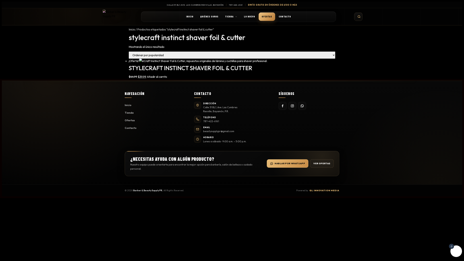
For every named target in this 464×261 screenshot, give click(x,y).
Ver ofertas (321, 163)
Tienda (229, 16)
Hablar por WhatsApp (290, 163)
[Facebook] (283, 106)
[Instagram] (292, 106)
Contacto (285, 16)
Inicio (190, 16)
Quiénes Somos (209, 16)
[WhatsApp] (302, 106)
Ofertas (267, 16)
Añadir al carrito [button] (157, 76)
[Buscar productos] (358, 17)
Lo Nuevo (249, 16)
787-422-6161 (236, 5)
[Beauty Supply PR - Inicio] (117, 16)
